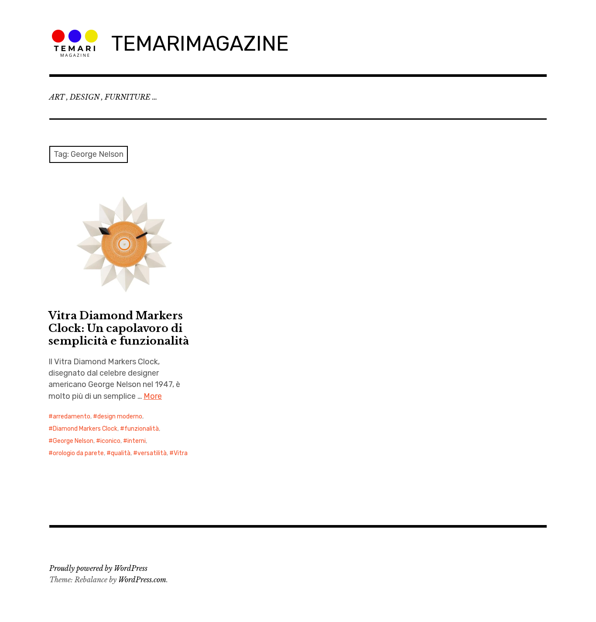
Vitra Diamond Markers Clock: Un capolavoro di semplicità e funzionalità (118, 328)
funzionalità (141, 428)
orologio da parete (78, 453)
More (153, 396)
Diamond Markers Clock (85, 428)
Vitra (181, 453)
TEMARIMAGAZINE (200, 43)
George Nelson (73, 441)
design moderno (119, 416)
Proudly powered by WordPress (98, 568)
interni (136, 441)
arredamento (71, 416)
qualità (120, 453)
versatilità (152, 453)
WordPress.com (142, 579)
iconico (110, 441)
